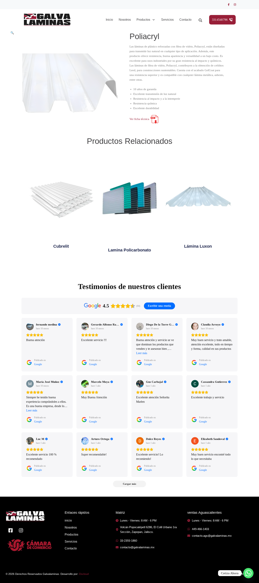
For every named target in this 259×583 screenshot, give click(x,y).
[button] (146, 19)
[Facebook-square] (10, 530)
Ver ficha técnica (140, 119)
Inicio (109, 19)
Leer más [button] (141, 353)
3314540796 (220, 19)
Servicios (167, 19)
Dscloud (84, 573)
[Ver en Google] (30, 326)
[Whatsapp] (248, 573)
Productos (143, 19)
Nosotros (125, 19)
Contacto (185, 19)
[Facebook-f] (228, 4)
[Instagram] (235, 4)
